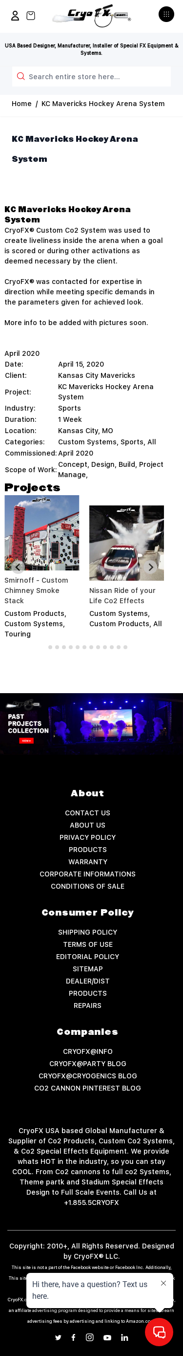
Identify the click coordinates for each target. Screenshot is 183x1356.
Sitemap (88, 968)
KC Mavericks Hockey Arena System (103, 104)
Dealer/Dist (88, 981)
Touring (17, 634)
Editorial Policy (87, 956)
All (151, 442)
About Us (87, 825)
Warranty (87, 861)
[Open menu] (168, 18)
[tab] (43, 647)
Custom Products (34, 613)
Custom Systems (87, 442)
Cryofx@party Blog (87, 1063)
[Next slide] (150, 567)
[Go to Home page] (91, 16)
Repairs (88, 1005)
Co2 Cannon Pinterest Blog (87, 1088)
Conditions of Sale (87, 886)
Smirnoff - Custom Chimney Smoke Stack (36, 590)
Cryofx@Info (88, 1051)
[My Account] (15, 15)
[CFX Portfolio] (91, 724)
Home (22, 104)
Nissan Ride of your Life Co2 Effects (122, 595)
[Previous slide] (18, 567)
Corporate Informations (88, 874)
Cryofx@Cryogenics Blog (88, 1076)
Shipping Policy (87, 932)
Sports (132, 442)
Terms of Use (88, 944)
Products (88, 849)
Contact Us (87, 813)
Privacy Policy (88, 837)
